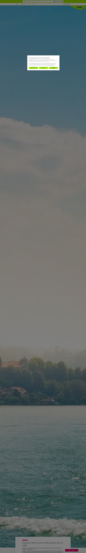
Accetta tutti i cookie (53, 68)
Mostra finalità (33, 67)
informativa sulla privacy (50, 65)
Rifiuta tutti (43, 67)
